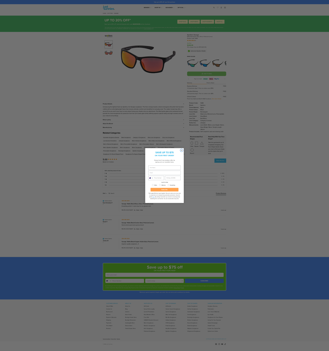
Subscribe (164, 190)
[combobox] (150, 178)
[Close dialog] (181, 150)
